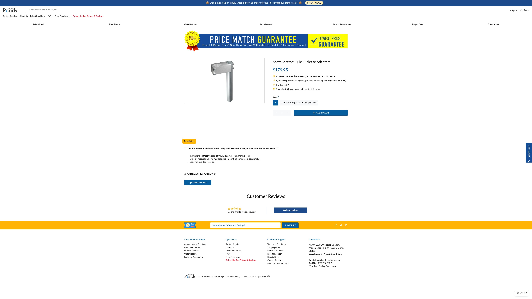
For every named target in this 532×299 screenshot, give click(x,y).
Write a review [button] (290, 210)
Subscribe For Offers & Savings (88, 16)
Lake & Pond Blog (233, 251)
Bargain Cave (272, 257)
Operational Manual (198, 183)
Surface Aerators (191, 251)
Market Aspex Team (258, 277)
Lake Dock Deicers (192, 248)
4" (276, 103)
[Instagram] (346, 225)
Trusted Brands (232, 244)
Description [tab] (189, 141)
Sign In (514, 10)
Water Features (190, 254)
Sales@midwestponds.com (328, 260)
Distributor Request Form (278, 264)
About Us (230, 248)
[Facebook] (336, 225)
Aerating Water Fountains (195, 244)
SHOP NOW (314, 3)
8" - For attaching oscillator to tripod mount (299, 103)
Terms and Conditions (276, 244)
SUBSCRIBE (290, 225)
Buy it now (310, 122)
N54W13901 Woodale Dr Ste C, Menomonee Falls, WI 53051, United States (327, 248)
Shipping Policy (273, 248)
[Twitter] (341, 225)
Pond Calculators (233, 257)
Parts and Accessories (193, 257)
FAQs (228, 254)
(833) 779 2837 (324, 263)
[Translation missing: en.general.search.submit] (89, 11)
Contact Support (274, 260)
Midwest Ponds (210, 277)
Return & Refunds (275, 251)
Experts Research (274, 254)
